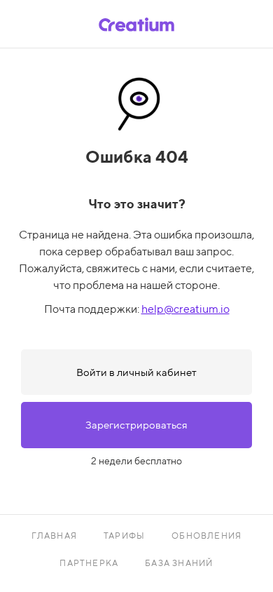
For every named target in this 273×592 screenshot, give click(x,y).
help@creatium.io (185, 309)
